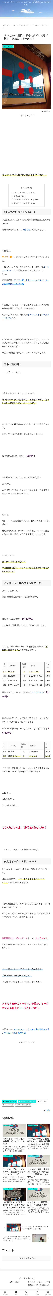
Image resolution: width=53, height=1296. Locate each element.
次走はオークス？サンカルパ (25, 203)
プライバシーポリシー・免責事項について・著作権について (39, 1285)
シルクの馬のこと (11, 1101)
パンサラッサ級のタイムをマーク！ (27, 200)
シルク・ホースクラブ (28, 1101)
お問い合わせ (14, 1282)
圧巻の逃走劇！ (20, 196)
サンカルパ (43, 1101)
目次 (23, 188)
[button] (48, 704)
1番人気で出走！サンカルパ (24, 192)
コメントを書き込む (26, 1258)
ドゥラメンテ (9, 1105)
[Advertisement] (26, 143)
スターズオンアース (24, 1105)
